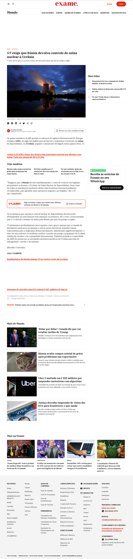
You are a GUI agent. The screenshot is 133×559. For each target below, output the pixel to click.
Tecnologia (29, 503)
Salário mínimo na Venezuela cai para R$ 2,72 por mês (109, 90)
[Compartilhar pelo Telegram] (20, 123)
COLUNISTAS (11, 536)
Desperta (86, 505)
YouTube (105, 488)
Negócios (10, 532)
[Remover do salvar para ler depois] (31, 123)
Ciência (27, 511)
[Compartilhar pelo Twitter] (24, 123)
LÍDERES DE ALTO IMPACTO (13, 497)
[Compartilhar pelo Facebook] (12, 123)
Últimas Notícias (13, 492)
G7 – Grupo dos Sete (16, 298)
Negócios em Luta (67, 522)
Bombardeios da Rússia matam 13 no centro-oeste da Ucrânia (37, 259)
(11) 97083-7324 (111, 539)
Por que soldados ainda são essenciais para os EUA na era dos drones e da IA (72, 171)
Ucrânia (48, 296)
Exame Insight (12, 518)
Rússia (41, 296)
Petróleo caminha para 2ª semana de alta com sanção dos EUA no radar (46, 171)
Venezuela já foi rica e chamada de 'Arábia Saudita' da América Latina (108, 82)
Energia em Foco (66, 508)
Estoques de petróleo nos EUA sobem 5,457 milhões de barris (37, 289)
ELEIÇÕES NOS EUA (119, 13)
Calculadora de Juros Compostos (48, 523)
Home (9, 49)
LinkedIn (105, 491)
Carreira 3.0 (87, 501)
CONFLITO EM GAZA (90, 13)
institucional (12, 556)
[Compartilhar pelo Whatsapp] (8, 123)
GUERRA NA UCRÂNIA (73, 13)
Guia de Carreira (47, 505)
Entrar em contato (108, 508)
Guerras (33, 296)
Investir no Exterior (67, 512)
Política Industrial (67, 526)
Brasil (9, 502)
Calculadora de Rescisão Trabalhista (48, 517)
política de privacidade (52, 556)
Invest (9, 528)
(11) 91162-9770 (111, 511)
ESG (8, 514)
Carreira (10, 506)
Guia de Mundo (48, 13)
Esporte (28, 495)
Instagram (105, 495)
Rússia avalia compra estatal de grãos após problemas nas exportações (19, 171)
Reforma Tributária (67, 488)
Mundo (12, 12)
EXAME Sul (64, 496)
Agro (85, 520)
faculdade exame (90, 484)
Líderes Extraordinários (66, 517)
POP (26, 515)
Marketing (28, 491)
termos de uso (23, 556)
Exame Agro (29, 499)
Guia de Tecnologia (48, 495)
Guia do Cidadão (47, 491)
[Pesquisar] (13, 4)
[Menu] (8, 4)
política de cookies (36, 556)
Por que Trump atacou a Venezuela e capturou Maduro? (106, 98)
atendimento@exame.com (112, 520)
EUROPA (59, 13)
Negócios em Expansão (65, 544)
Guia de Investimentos (46, 500)
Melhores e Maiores (67, 535)
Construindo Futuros (68, 504)
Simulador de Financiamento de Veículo (47, 530)
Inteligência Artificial (11, 523)
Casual (27, 488)
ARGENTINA (104, 13)
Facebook (105, 499)
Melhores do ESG (66, 539)
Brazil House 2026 (67, 492)
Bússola (63, 500)
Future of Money (31, 507)
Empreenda (87, 524)
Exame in (86, 497)
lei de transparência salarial (72, 556)
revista (86, 488)
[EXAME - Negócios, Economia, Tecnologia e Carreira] (66, 4)
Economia (10, 510)
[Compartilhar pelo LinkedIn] (16, 123)
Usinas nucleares (61, 296)
